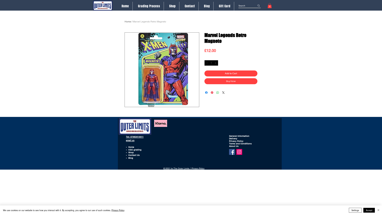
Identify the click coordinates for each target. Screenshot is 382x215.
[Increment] (216, 63)
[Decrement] (207, 63)
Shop (131, 152)
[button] (270, 5)
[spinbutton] (211, 63)
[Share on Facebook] (206, 92)
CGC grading (134, 150)
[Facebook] (232, 152)
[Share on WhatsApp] (218, 92)
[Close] (378, 210)
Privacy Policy (117, 210)
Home (128, 21)
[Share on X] (223, 92)
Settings (355, 210)
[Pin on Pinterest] (212, 92)
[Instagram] (239, 152)
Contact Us (134, 155)
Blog (130, 158)
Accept (369, 210)
